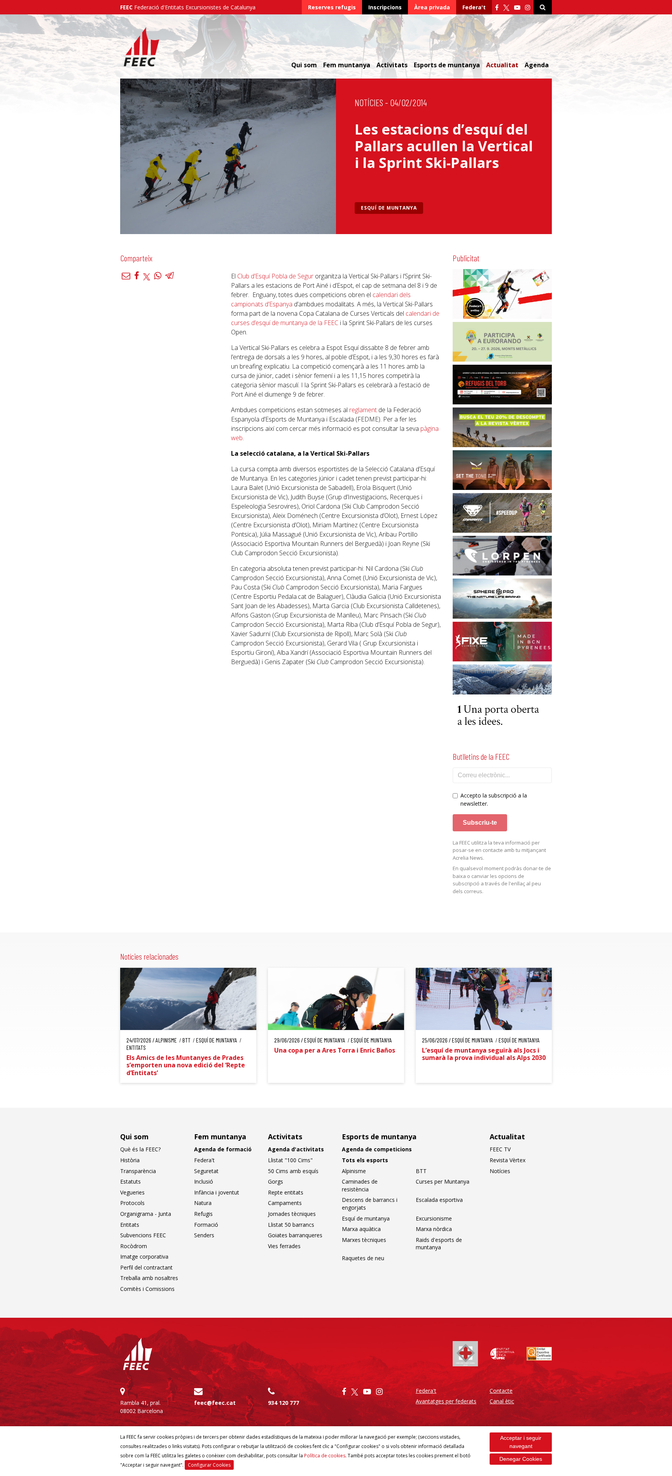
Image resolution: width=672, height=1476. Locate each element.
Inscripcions (385, 7)
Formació (206, 1224)
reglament (363, 410)
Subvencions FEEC (143, 1235)
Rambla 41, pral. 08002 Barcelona (141, 1407)
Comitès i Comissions (147, 1288)
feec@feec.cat (215, 1402)
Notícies (369, 102)
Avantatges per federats (446, 1401)
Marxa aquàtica (361, 1229)
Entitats (129, 1224)
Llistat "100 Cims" (290, 1160)
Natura (203, 1203)
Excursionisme (434, 1218)
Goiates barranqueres (295, 1235)
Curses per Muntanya (442, 1181)
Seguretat (206, 1171)
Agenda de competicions (377, 1149)
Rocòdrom (133, 1246)
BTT (421, 1171)
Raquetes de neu (363, 1258)
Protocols (132, 1203)
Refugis (203, 1213)
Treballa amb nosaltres (149, 1278)
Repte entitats (285, 1192)
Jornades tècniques (292, 1213)
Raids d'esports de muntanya (439, 1243)
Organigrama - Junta (145, 1213)
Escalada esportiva (439, 1199)
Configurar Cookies (209, 1465)
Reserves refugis (332, 7)
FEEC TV (500, 1149)
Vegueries (132, 1192)
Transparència (138, 1171)
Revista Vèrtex (507, 1160)
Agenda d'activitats (296, 1149)
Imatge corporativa (144, 1256)
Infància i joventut (216, 1192)
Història (130, 1160)
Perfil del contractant (146, 1267)
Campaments (285, 1203)
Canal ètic (502, 1401)
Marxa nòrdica (434, 1229)
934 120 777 (283, 1402)
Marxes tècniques (364, 1239)
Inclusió (203, 1181)
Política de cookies (324, 1455)
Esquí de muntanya (389, 208)
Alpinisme (354, 1171)
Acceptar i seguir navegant (520, 1442)
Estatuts (130, 1181)
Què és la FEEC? (140, 1149)
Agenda (537, 65)
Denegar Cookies (520, 1459)
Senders (204, 1235)
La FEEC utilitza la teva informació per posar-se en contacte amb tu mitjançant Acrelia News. (499, 850)
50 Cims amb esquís (293, 1171)
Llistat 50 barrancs (291, 1224)
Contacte (501, 1390)
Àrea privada (432, 7)
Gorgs (275, 1181)
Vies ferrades (284, 1246)
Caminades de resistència (360, 1185)
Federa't (474, 7)
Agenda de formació (223, 1149)
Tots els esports (365, 1160)
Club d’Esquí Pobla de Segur (275, 276)
